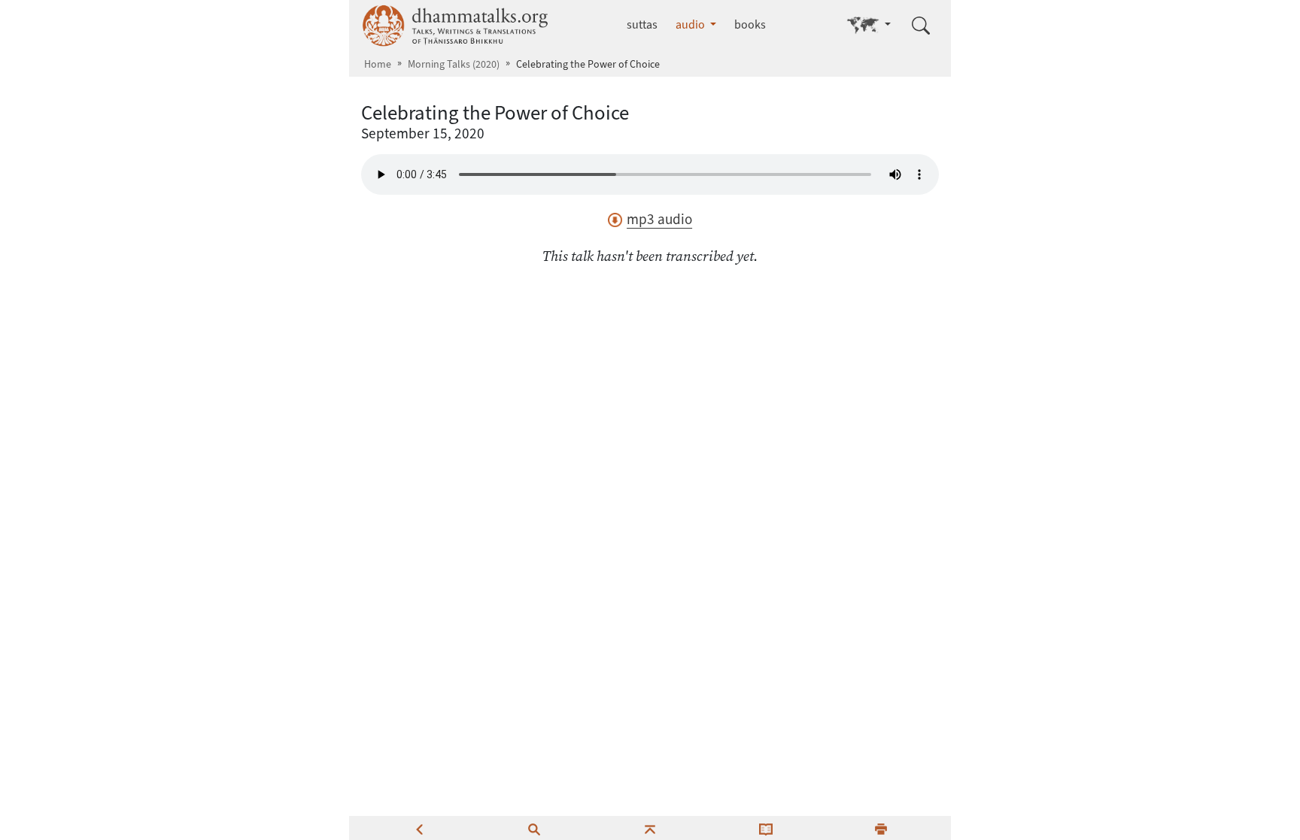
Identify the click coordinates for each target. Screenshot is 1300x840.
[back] (419, 828)
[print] (881, 828)
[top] (650, 828)
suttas (642, 24)
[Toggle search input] (921, 25)
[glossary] (766, 828)
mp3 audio (659, 219)
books (750, 24)
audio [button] (691, 24)
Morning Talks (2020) (454, 64)
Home (377, 64)
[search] (534, 828)
